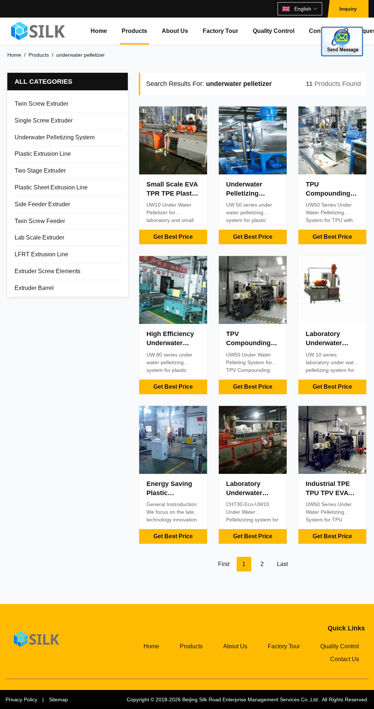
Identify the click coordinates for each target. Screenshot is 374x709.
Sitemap (58, 699)
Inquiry (348, 9)
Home (99, 31)
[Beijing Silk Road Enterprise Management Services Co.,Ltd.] (38, 31)
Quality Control (273, 31)
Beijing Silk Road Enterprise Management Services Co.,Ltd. (250, 699)
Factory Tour (220, 31)
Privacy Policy (21, 699)
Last (282, 564)
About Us (175, 31)
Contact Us (344, 659)
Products (134, 31)
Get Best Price (173, 237)
